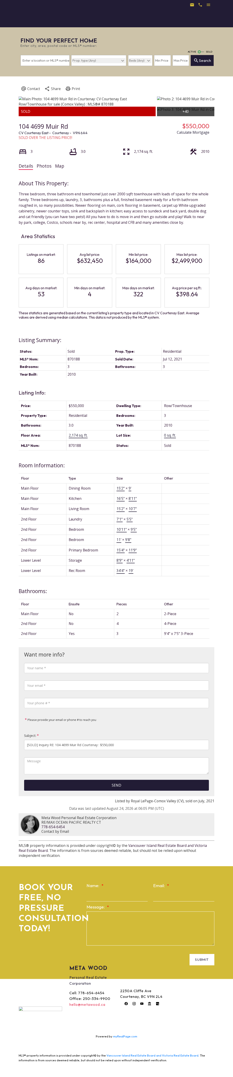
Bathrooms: (33, 591)
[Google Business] (157, 1003)
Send (116, 785)
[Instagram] (134, 1003)
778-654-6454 (53, 826)
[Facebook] (126, 1003)
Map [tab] (59, 166)
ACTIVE (192, 51)
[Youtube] (142, 1003)
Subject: (30, 735)
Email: (159, 885)
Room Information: (42, 465)
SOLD (209, 51)
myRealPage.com (125, 1036)
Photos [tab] (44, 166)
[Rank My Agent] (150, 1003)
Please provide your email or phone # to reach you (61, 720)
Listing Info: (32, 392)
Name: (93, 885)
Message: (96, 907)
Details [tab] (26, 166)
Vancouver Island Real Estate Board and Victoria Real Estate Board (152, 1055)
